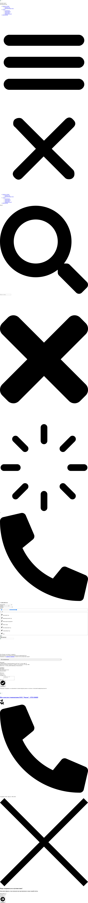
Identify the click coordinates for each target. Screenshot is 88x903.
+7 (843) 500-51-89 (13, 669)
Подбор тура (7, 7)
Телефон (2, 675)
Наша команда (8, 11)
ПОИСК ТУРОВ (5, 6)
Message (2, 679)
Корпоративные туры (9, 8)
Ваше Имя (2, 893)
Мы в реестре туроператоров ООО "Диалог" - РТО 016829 (19, 697)
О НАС (3, 9)
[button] (44, 104)
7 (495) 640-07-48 (4, 794)
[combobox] (5, 294)
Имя (1, 672)
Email (1, 674)
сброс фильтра (3, 637)
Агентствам (7, 12)
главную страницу (10, 656)
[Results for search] (44, 468)
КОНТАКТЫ (5, 14)
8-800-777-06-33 (9, 670)
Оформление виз (8, 13)
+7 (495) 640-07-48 (8, 668)
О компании (7, 10)
